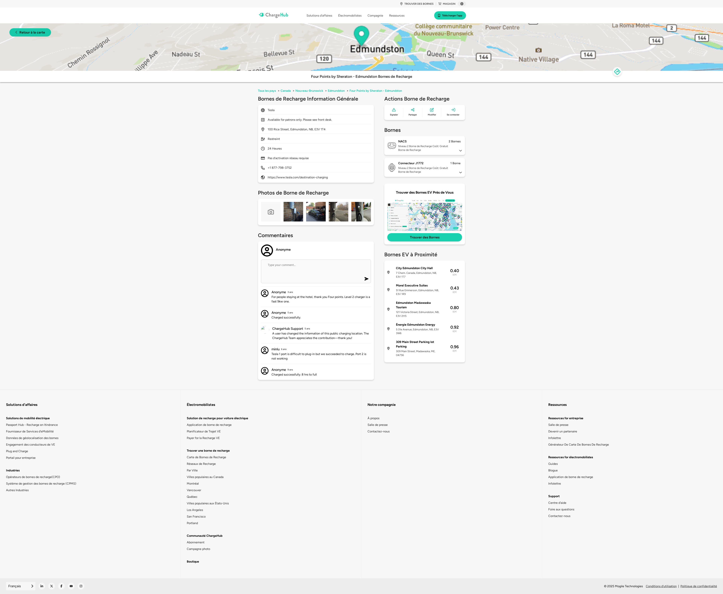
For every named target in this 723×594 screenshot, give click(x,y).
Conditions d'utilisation (661, 586)
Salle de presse (378, 425)
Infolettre (554, 438)
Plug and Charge (17, 451)
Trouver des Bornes (424, 237)
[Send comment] (366, 279)
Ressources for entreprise (565, 418)
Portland (192, 523)
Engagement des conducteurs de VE (30, 444)
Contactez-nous (379, 431)
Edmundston (336, 90)
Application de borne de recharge (209, 425)
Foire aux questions (561, 509)
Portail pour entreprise (21, 458)
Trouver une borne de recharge (208, 450)
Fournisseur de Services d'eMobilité (30, 431)
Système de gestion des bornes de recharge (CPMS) (41, 483)
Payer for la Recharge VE (203, 438)
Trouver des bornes (419, 3)
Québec (192, 497)
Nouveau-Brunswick (309, 90)
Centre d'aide (557, 503)
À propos (373, 418)
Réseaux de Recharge (201, 464)
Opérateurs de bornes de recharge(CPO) (33, 477)
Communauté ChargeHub (205, 536)
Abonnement (195, 542)
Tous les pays (267, 90)
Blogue (553, 470)
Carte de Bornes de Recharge (206, 457)
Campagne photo (198, 549)
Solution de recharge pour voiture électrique (217, 418)
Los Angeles (195, 510)
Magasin (449, 3)
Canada (286, 90)
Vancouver (194, 490)
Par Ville (192, 470)
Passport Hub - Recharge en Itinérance (32, 425)
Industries (13, 470)
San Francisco (196, 516)
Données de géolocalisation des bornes (32, 438)
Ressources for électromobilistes (570, 457)
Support (554, 496)
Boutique (193, 561)
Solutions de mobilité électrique (28, 418)
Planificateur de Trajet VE (204, 431)
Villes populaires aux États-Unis (208, 503)
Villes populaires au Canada (205, 477)
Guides (553, 464)
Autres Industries (17, 490)
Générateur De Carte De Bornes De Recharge (578, 444)
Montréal (193, 483)
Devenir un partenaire (562, 431)
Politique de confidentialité (698, 586)
